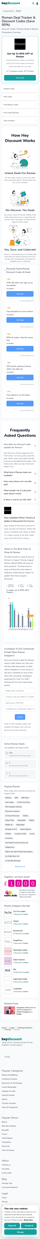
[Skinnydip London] (8, 951)
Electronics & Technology (12, 1083)
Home (4, 1027)
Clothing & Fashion (8, 11)
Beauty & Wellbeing (10, 1075)
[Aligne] (8, 922)
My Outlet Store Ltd (12, 856)
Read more (28, 1220)
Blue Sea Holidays (9, 1126)
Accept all (29, 1225)
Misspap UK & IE (11, 829)
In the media (7, 1173)
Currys (4, 1134)
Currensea (8, 838)
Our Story (6, 1169)
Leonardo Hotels (20, 834)
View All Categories (10, 1107)
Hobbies (8, 834)
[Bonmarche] (8, 932)
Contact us (6, 1165)
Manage (20, 1232)
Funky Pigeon (7, 1138)
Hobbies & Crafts (8, 1091)
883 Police (25, 798)
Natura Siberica (25, 829)
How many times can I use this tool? (18, 483)
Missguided (21, 820)
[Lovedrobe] (8, 990)
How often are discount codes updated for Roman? (17, 446)
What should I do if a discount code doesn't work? (17, 492)
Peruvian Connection (12, 811)
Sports (4, 1099)
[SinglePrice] (8, 942)
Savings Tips (7, 1183)
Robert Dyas (9, 820)
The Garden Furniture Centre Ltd (16, 843)
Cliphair (31, 820)
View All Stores (8, 1150)
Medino (25, 816)
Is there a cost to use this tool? (17, 499)
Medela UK (9, 825)
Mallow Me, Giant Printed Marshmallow (18, 852)
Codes (11, 1027)
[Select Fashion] (8, 961)
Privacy (5, 1201)
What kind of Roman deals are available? (17, 474)
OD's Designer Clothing (13, 807)
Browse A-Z (20, 866)
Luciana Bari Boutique (12, 861)
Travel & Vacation (9, 1103)
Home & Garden (8, 1095)
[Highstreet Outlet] (8, 980)
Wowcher (6, 1146)
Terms (4, 1197)
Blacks (4, 1122)
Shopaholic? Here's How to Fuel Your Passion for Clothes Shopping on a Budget (26, 1010)
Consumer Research (10, 1187)
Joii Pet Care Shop (23, 802)
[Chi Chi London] (8, 913)
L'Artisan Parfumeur (12, 816)
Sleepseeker (20, 825)
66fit (16, 798)
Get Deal (20, 294)
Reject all (12, 1225)
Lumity (32, 834)
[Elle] (8, 971)
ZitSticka (8, 798)
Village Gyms (9, 847)
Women (18, 11)
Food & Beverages (9, 1087)
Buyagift (5, 1130)
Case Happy (9, 802)
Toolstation (6, 1142)
